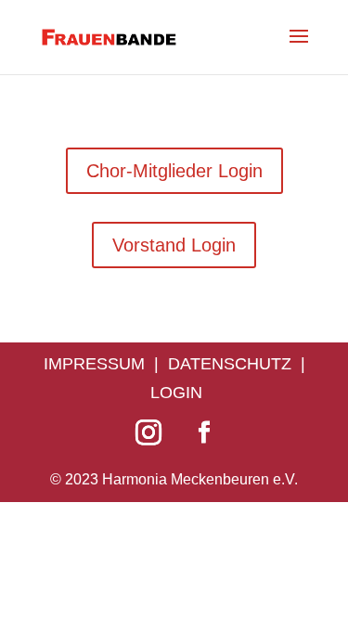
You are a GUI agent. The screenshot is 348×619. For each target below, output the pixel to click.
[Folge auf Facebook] (204, 432)
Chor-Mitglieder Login (174, 171)
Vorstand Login (174, 245)
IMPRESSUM (94, 364)
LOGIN (176, 392)
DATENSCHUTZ (229, 364)
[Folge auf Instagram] (148, 432)
